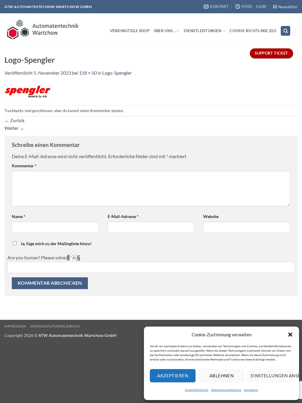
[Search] (285, 31)
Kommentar (24, 165)
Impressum (251, 389)
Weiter (14, 128)
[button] (290, 335)
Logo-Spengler (117, 73)
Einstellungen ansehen (272, 375)
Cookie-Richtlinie (196, 389)
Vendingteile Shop (130, 30)
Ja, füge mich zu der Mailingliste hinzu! (56, 243)
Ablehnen (221, 375)
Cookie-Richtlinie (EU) (252, 30)
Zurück (14, 120)
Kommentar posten (106, 110)
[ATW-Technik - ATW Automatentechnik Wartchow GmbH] (43, 29)
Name (18, 216)
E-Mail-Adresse (123, 216)
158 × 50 (88, 73)
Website (211, 216)
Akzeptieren (172, 375)
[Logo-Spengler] (27, 90)
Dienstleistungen (202, 30)
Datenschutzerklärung (226, 389)
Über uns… (164, 30)
